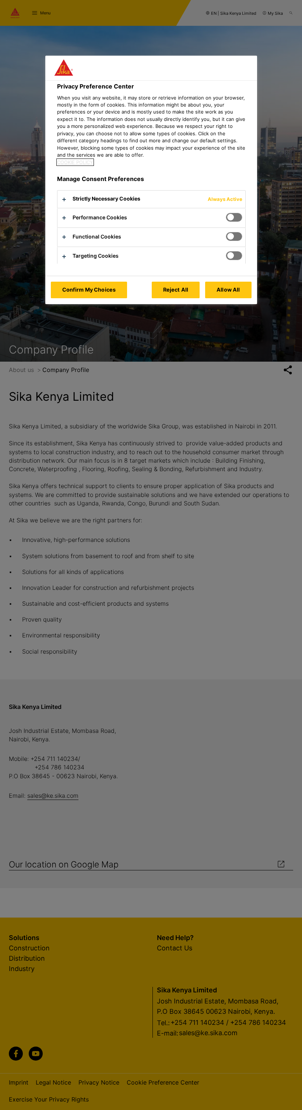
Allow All (228, 289)
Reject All (175, 289)
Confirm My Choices (89, 289)
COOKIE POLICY (75, 162)
